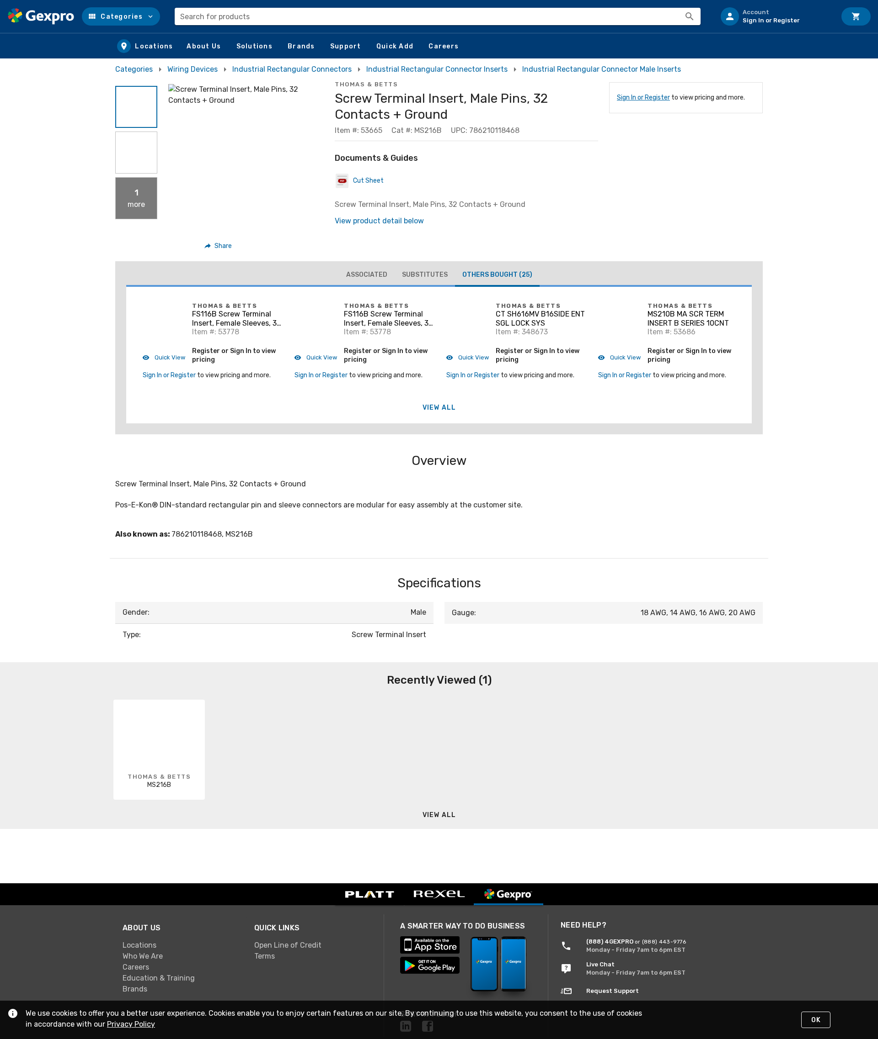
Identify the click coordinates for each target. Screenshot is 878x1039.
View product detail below (379, 220)
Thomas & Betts (366, 84)
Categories (134, 69)
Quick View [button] (169, 357)
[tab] (367, 275)
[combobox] (438, 16)
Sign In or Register (643, 97)
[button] (121, 16)
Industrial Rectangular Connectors (292, 69)
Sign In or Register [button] (169, 375)
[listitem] (774, 16)
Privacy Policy (131, 1024)
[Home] (41, 16)
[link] (181, 945)
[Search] (689, 16)
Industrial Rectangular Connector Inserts (437, 69)
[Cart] (856, 16)
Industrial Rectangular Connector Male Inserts (601, 69)
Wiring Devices (192, 69)
